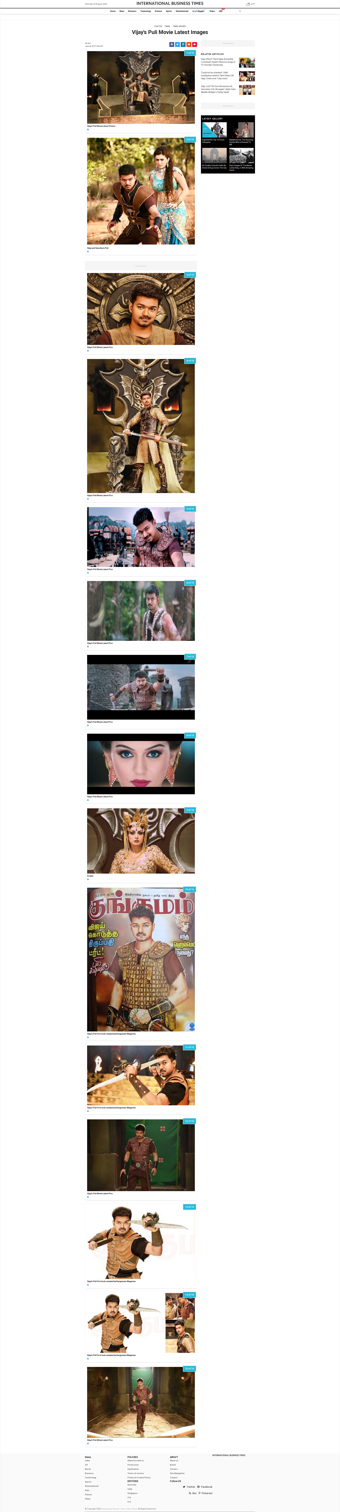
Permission (133, 1465)
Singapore (132, 1493)
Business (132, 11)
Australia (132, 1485)
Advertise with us (136, 1461)
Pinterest (206, 1493)
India (87, 1461)
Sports (169, 11)
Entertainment (182, 11)
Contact (174, 1478)
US (86, 1465)
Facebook (206, 1486)
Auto (87, 1490)
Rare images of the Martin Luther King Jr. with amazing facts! (241, 167)
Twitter (190, 1486)
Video (212, 11)
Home (113, 11)
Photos (88, 1495)
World (88, 1469)
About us (174, 1461)
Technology (145, 11)
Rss (194, 1493)
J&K (220, 11)
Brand (173, 1465)
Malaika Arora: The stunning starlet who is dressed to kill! (241, 142)
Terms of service (136, 1473)
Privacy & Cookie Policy (139, 1478)
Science (158, 11)
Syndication (133, 1469)
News (122, 11)
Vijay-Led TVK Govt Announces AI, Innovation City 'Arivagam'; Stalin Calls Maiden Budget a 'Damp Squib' (218, 89)
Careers (174, 1469)
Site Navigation (177, 1473)
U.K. (129, 1497)
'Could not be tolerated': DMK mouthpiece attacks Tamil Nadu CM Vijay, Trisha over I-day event (217, 75)
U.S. (129, 1502)
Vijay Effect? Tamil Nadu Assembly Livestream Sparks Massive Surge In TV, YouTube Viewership (218, 62)
